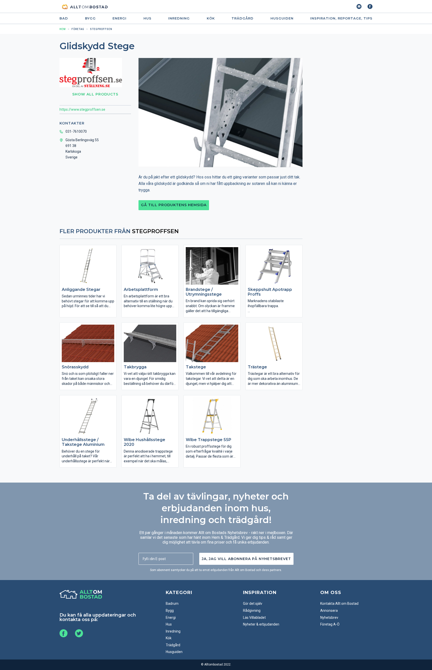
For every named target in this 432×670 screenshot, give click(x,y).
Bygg (90, 18)
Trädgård (243, 18)
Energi (119, 18)
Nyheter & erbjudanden (261, 624)
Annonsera (329, 611)
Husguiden (282, 18)
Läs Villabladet (254, 618)
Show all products (95, 94)
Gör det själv (252, 604)
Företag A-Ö (330, 624)
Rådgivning (251, 611)
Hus (148, 18)
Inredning (179, 18)
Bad (64, 18)
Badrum (172, 604)
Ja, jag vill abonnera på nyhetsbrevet (246, 559)
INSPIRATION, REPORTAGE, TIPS (341, 18)
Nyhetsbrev (329, 618)
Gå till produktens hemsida (173, 205)
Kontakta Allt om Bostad (339, 604)
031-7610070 (76, 131)
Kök (211, 18)
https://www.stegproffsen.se (82, 109)
